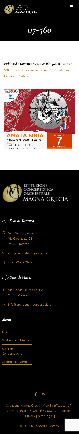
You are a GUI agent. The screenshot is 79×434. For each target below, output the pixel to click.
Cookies (64, 411)
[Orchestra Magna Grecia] (20, 9)
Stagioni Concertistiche (12, 351)
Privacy (30, 416)
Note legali (45, 416)
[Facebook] (35, 394)
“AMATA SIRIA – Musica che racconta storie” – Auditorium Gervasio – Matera (38, 69)
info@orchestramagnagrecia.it (29, 253)
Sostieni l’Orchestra (15, 340)
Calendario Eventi (14, 362)
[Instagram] (43, 394)
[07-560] (39, 119)
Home (6, 332)
